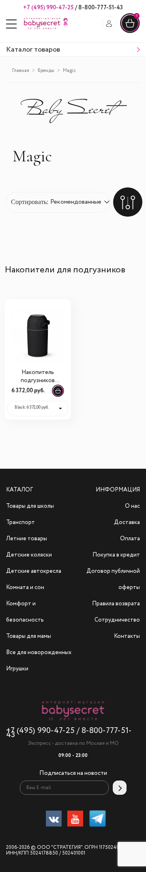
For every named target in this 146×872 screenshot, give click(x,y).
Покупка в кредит (116, 555)
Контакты (127, 636)
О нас (132, 506)
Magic (69, 70)
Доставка (127, 522)
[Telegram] (97, 820)
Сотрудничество (117, 620)
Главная (20, 70)
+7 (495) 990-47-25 (48, 8)
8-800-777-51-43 (100, 8)
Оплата (130, 538)
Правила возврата (116, 604)
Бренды (46, 70)
